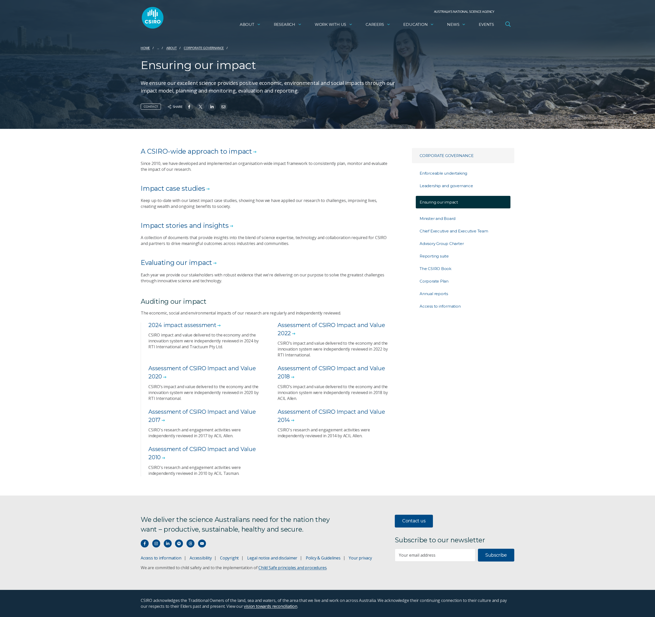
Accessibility (201, 558)
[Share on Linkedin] (212, 107)
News (453, 24)
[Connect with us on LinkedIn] (168, 543)
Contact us (413, 521)
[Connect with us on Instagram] (156, 543)
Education (415, 24)
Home (145, 48)
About (247, 24)
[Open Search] (507, 24)
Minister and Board (437, 218)
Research (284, 24)
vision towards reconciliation (270, 606)
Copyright (229, 558)
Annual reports (434, 293)
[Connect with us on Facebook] (145, 543)
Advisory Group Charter (442, 243)
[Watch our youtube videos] (202, 543)
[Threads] (190, 543)
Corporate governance (204, 48)
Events (486, 24)
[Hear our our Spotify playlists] (179, 543)
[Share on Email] (223, 107)
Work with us (330, 24)
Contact (151, 106)
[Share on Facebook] (189, 107)
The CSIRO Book (435, 268)
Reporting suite (434, 256)
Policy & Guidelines (323, 558)
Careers (375, 24)
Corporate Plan (434, 281)
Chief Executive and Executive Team (454, 231)
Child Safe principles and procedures (292, 567)
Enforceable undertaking (443, 173)
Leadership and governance (446, 185)
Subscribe (496, 555)
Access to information (440, 306)
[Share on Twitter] (200, 107)
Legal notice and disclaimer (272, 558)
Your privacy (360, 558)
